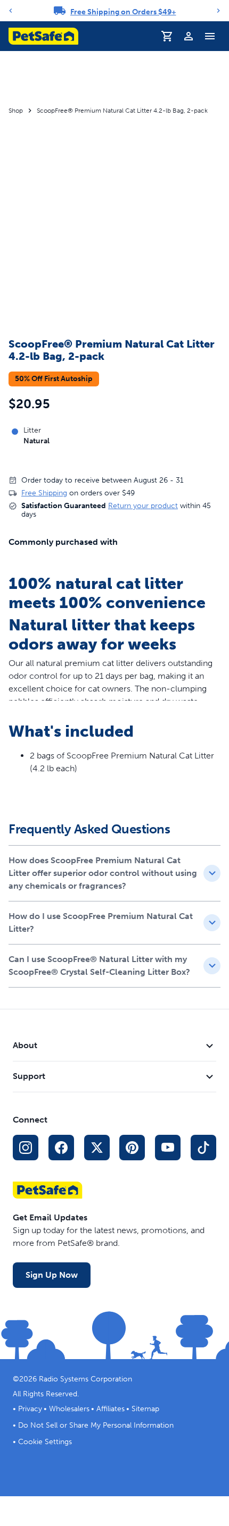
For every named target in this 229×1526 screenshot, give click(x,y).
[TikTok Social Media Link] (203, 1147)
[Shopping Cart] (167, 36)
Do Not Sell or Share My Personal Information (96, 1425)
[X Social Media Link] (97, 1147)
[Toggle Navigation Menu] (209, 36)
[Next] (218, 10)
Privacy (30, 1408)
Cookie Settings (45, 1441)
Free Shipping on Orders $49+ (123, 11)
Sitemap (145, 1408)
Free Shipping (44, 493)
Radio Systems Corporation (85, 1379)
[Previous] (10, 10)
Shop (16, 110)
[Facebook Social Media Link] (61, 1147)
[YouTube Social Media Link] (168, 1147)
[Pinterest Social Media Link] (132, 1147)
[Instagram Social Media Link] (25, 1147)
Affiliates (110, 1408)
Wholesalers (69, 1408)
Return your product (143, 505)
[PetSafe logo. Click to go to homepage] (43, 36)
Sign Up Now (52, 1275)
